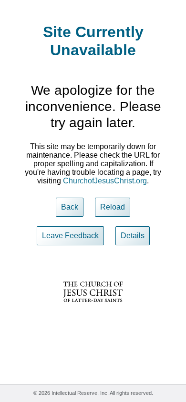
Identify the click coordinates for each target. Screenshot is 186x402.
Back (69, 207)
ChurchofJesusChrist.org (105, 181)
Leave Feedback (70, 235)
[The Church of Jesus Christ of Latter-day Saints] (93, 308)
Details (133, 235)
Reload (112, 207)
